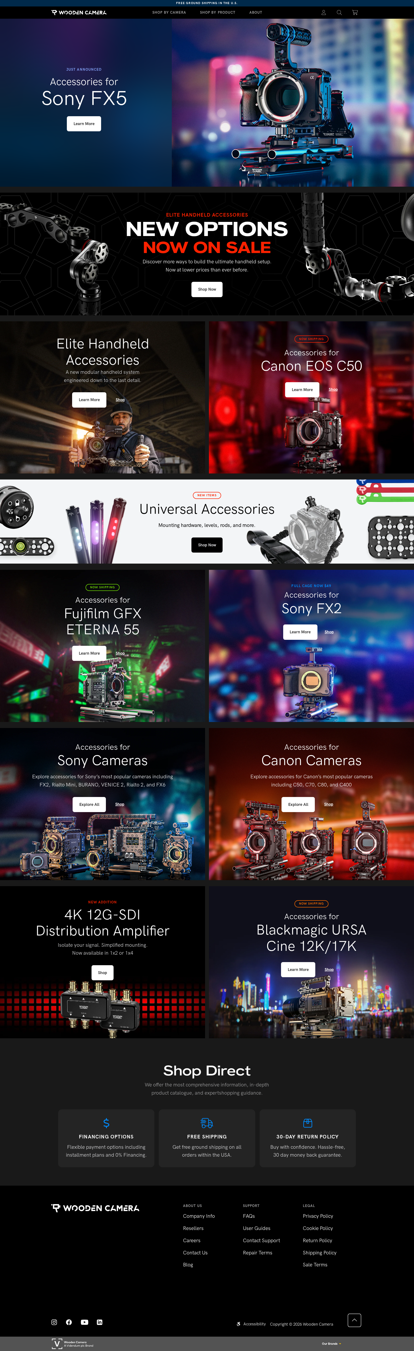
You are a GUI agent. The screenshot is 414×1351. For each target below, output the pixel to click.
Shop (120, 399)
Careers (192, 1240)
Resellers (193, 1228)
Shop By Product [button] (218, 12)
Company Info (199, 1216)
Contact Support (261, 1240)
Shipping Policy (320, 1253)
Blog (188, 1265)
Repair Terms (257, 1253)
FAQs (249, 1216)
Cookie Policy (318, 1228)
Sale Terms (315, 1265)
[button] (339, 12)
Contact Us (195, 1253)
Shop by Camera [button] (169, 12)
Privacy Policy (318, 1216)
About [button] (256, 12)
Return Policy (317, 1240)
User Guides (256, 1228)
